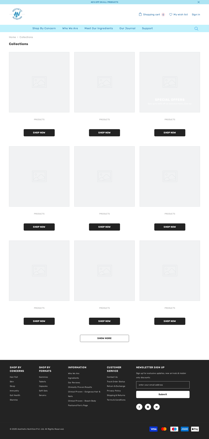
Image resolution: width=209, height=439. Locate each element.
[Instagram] (148, 407)
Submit (163, 394)
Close (198, 2)
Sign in (196, 14)
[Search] (196, 28)
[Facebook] (139, 407)
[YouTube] (156, 407)
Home (12, 37)
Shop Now (39, 132)
